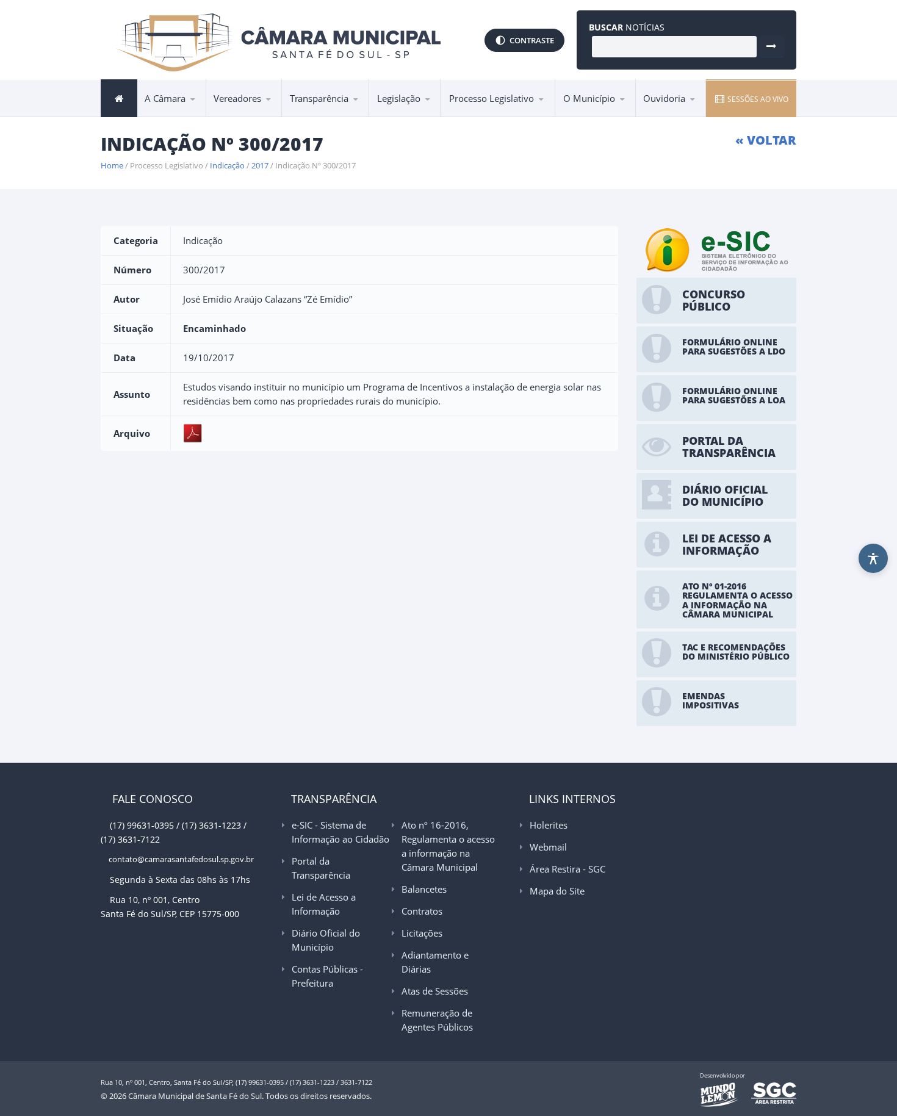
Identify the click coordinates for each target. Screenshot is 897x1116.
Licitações (422, 933)
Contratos (422, 911)
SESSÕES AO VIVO (757, 99)
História (584, 116)
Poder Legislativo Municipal (262, 112)
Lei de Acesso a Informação (339, 112)
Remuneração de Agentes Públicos (437, 1020)
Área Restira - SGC (567, 869)
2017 (259, 165)
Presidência (174, 116)
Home (112, 165)
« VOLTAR (765, 140)
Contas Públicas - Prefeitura (327, 976)
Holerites (548, 825)
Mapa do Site (557, 891)
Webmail (548, 847)
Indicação (227, 165)
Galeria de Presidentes (265, 116)
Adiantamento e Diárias (435, 962)
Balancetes (424, 889)
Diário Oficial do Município (326, 940)
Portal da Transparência (341, 114)
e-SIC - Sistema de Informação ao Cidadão (341, 116)
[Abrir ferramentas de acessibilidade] (873, 558)
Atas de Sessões (435, 991)
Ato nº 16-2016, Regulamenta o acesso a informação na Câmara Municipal (336, 109)
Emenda (470, 116)
